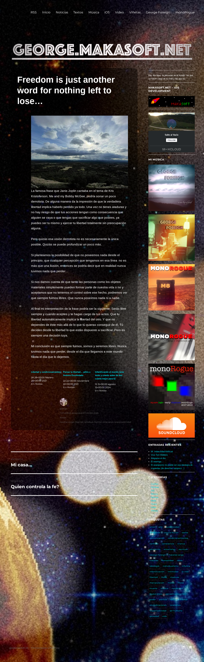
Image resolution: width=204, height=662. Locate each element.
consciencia (168, 543)
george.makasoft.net (18, 648)
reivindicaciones (158, 605)
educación (154, 549)
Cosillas (154, 484)
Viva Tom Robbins (159, 455)
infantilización (156, 571)
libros (164, 577)
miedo (171, 582)
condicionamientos (178, 538)
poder (152, 599)
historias (153, 560)
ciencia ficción (171, 532)
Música (93, 12)
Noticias (62, 12)
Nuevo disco (155, 594)
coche (185, 532)
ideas (179, 560)
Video (119, 12)
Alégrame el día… (159, 458)
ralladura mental (93, 422)
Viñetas (135, 12)
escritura (183, 549)
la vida (185, 571)
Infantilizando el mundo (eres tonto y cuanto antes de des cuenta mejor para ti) (109, 375)
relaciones (108, 422)
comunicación (156, 538)
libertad (79, 422)
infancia (186, 566)
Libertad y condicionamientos (46, 372)
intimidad (173, 571)
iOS (107, 12)
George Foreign (158, 12)
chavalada (154, 532)
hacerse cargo (67, 422)
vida (164, 616)
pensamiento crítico (176, 594)
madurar (174, 577)
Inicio (46, 12)
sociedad (154, 616)
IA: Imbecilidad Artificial (162, 451)
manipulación (156, 582)
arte (160, 527)
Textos (78, 12)
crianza (181, 543)
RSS (34, 12)
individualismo (170, 566)
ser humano (176, 610)
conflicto (153, 543)
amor (152, 527)
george (63, 408)
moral (181, 582)
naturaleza (177, 588)
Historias (155, 487)
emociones (169, 549)
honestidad (168, 560)
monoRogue (185, 12)
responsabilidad (122, 422)
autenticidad (172, 527)
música (164, 588)
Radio (153, 500)
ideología (154, 566)
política (163, 599)
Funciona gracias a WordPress (45, 648)
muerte (153, 588)
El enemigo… (157, 461)
